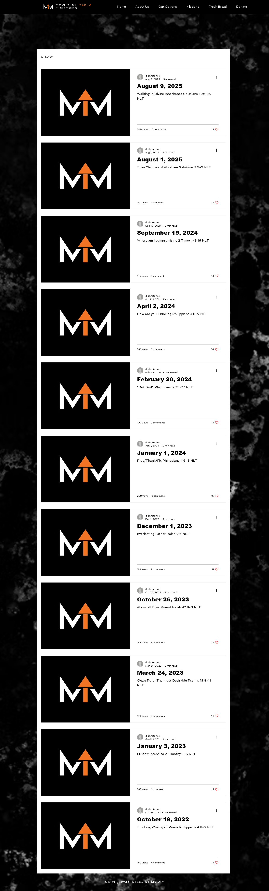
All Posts (47, 57)
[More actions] (218, 77)
